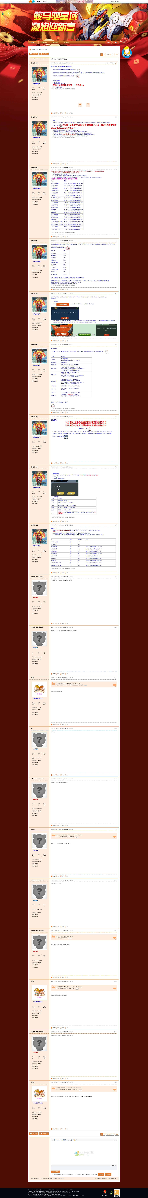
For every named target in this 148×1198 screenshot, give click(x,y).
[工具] (76, 1140)
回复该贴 (35, 54)
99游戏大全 (44, 1)
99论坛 (33, 49)
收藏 (72, 113)
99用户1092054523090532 (37, 1031)
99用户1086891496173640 (37, 880)
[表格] (71, 1140)
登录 (116, 42)
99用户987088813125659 (37, 627)
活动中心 (66, 42)
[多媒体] (64, 1140)
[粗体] (52, 1140)
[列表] (68, 1140)
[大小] (56, 1140)
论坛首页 (33, 42)
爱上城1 (33, 829)
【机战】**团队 (34, 63)
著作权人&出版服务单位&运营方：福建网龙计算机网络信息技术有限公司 (43, 1192)
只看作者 (66, 63)
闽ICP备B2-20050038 (105, 1194)
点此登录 (101, 1174)
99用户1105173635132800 (37, 779)
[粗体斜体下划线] (53, 1140)
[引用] (65, 1140)
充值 (115, 1)
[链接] (61, 1140)
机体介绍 (44, 42)
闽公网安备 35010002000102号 (53, 1194)
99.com (35, 1191)
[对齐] (59, 1140)
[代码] (67, 1140)
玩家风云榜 (55, 42)
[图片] (62, 1140)
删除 (67, 113)
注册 (112, 1)
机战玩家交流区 (43, 49)
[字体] (54, 1140)
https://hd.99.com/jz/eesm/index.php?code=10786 (61, 580)
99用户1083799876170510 (37, 930)
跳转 (117, 54)
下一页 (108, 54)
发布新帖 (45, 54)
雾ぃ (32, 728)
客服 (118, 1)
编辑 (63, 113)
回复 (54, 113)
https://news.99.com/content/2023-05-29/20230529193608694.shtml (78, 1096)
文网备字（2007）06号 (50, 1191)
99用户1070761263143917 (37, 576)
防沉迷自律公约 (70, 1190)
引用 (58, 113)
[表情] (74, 1140)
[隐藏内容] (73, 1140)
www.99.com (34, 1)
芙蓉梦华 (74, 1)
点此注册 (108, 1174)
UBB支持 (114, 1165)
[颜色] (57, 1140)
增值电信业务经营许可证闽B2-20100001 (36, 1194)
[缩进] (70, 1140)
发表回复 (55, 1171)
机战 (37, 49)
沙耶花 (32, 677)
